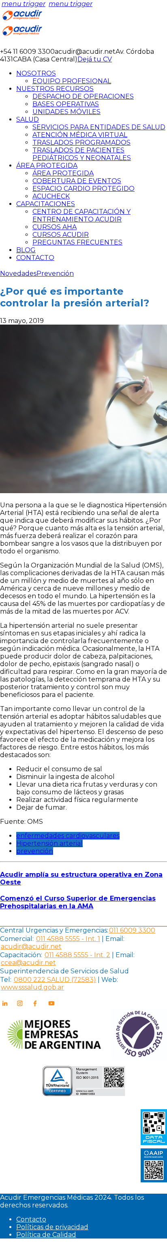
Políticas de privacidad (52, 1227)
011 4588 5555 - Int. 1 (68, 939)
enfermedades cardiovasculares (68, 836)
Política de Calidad (46, 1235)
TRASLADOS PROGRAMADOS (81, 142)
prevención (34, 851)
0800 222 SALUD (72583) (55, 979)
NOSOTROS (36, 73)
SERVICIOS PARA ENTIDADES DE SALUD (98, 127)
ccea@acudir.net (28, 962)
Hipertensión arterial (49, 843)
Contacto (31, 1219)
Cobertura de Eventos (76, 181)
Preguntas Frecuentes (77, 242)
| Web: (108, 979)
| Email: (112, 939)
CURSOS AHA (54, 227)
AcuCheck (51, 196)
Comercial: (17, 939)
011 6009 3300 (132, 930)
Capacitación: (21, 955)
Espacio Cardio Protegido (83, 188)
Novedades (18, 273)
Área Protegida (63, 173)
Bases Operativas (65, 104)
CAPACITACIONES (45, 204)
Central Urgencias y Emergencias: (54, 930)
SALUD (27, 119)
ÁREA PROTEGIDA (46, 165)
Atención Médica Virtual (79, 135)
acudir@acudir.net (31, 946)
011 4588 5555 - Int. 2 (77, 955)
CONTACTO (35, 258)
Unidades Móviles (66, 112)
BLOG (26, 250)
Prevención (55, 273)
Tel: (5, 979)
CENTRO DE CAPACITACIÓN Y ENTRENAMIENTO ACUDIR (81, 215)
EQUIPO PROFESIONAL (71, 81)
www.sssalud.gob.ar (32, 987)
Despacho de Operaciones (83, 96)
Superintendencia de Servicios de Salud (64, 971)
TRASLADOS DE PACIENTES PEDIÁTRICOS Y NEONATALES (81, 154)
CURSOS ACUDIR (60, 234)
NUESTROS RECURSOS (55, 89)
